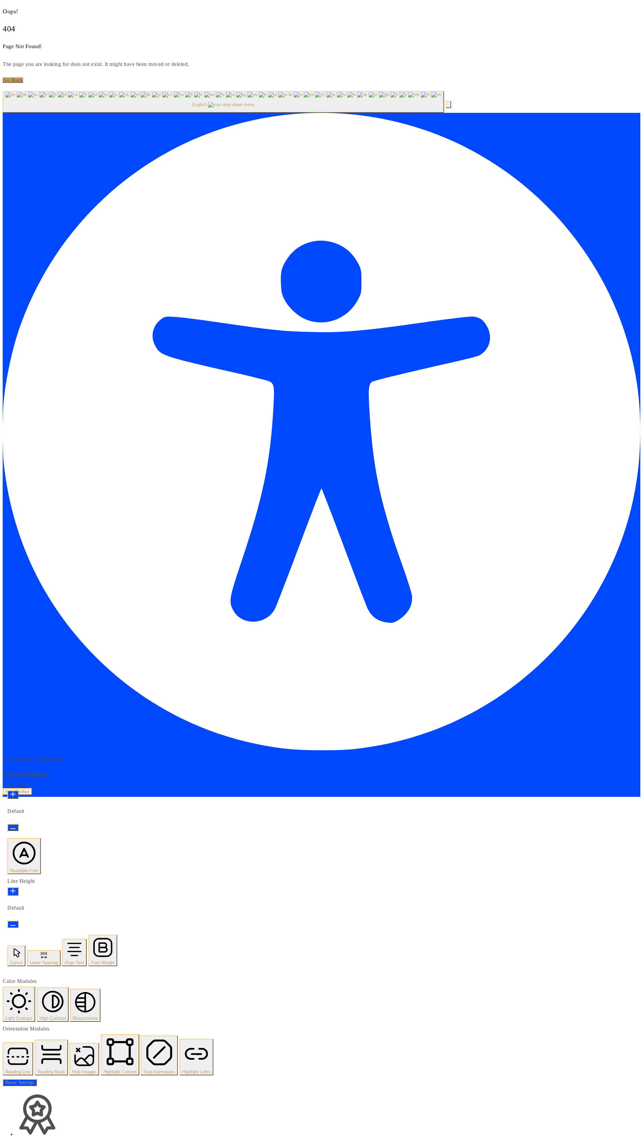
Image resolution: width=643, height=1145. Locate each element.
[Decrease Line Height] (12, 924)
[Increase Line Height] (12, 891)
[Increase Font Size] (12, 794)
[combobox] (223, 102)
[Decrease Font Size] (12, 827)
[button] (448, 104)
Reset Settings (19, 1082)
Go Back (13, 80)
